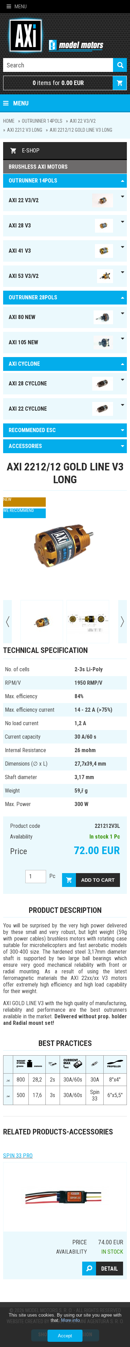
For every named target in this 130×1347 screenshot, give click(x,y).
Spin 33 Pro (18, 1155)
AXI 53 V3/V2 (23, 276)
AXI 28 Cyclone (28, 383)
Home (9, 121)
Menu (21, 6)
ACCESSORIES (25, 446)
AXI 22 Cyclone (28, 408)
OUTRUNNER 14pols (42, 121)
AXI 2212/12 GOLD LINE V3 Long (81, 130)
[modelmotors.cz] (53, 36)
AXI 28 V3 (20, 225)
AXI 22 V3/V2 (83, 121)
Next (122, 621)
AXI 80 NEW (22, 317)
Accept (65, 1335)
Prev (7, 621)
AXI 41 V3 (20, 250)
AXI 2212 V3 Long (24, 130)
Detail (109, 1268)
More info (70, 1320)
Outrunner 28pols (33, 297)
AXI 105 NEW (23, 342)
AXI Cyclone (24, 364)
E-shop (31, 150)
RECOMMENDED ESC (32, 430)
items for (58, 82)
